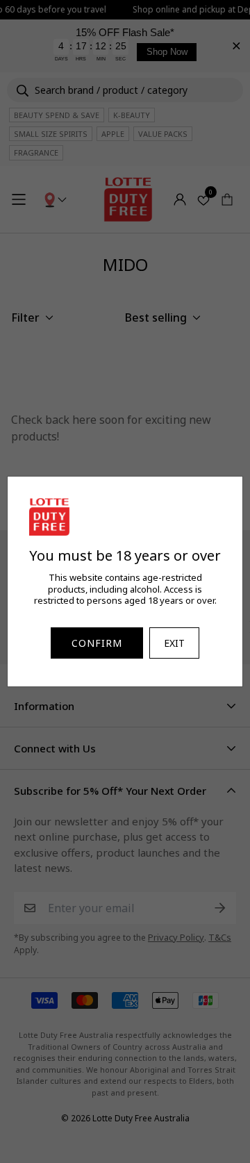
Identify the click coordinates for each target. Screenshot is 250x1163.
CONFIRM (97, 643)
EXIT (174, 643)
